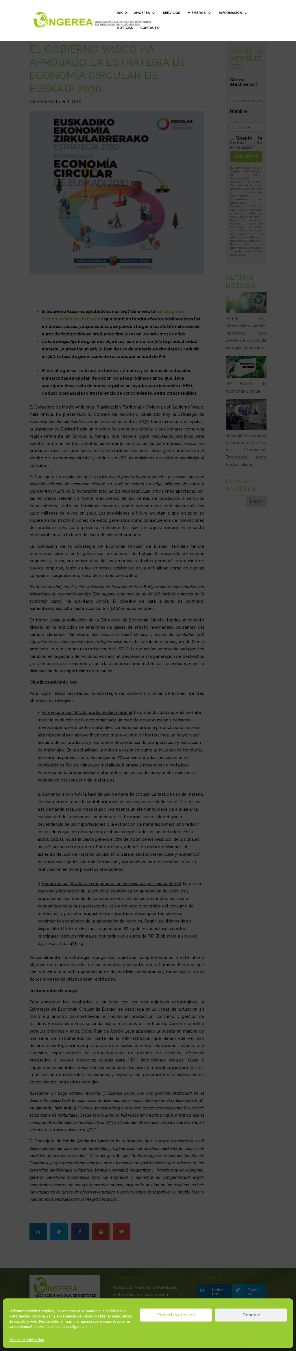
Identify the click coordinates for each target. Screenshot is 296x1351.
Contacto (150, 28)
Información (230, 13)
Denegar (251, 1314)
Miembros (197, 13)
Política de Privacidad (26, 1340)
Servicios (171, 13)
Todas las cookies (176, 1314)
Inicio (122, 13)
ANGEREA (142, 13)
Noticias (125, 28)
